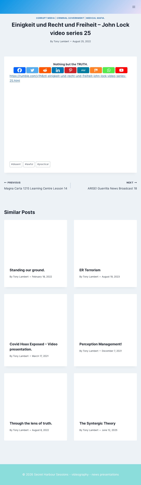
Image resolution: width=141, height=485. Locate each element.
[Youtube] (121, 70)
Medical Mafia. (95, 18)
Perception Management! (100, 344)
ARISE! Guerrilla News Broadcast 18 (112, 185)
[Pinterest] (70, 70)
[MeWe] (83, 70)
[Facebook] (20, 70)
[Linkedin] (58, 70)
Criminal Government (70, 18)
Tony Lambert (61, 41)
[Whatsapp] (109, 70)
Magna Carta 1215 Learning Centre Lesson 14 (35, 185)
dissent (16, 164)
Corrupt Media (45, 18)
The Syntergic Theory (97, 423)
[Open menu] (134, 6)
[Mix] (96, 70)
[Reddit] (45, 70)
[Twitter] (32, 70)
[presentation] (35, 241)
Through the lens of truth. (31, 423)
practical (42, 164)
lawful (29, 164)
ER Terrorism (89, 270)
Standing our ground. (27, 270)
